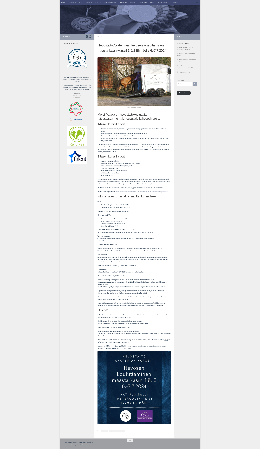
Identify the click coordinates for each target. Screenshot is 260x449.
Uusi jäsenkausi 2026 (185, 72)
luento (122, 431)
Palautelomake (174, 2)
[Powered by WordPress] (71, 445)
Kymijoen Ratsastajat (114, 431)
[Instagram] (90, 36)
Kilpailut (97, 2)
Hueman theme (85, 445)
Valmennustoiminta (109, 2)
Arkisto (152, 2)
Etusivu (63, 2)
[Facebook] (87, 36)
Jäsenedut (77, 93)
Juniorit (88, 2)
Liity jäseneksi (77, 95)
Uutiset (100, 36)
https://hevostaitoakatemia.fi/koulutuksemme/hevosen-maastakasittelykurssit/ (141, 191)
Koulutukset (122, 2)
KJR (100, 55)
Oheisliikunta (142, 2)
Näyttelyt (132, 2)
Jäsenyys (71, 2)
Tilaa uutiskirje (162, 2)
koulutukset (104, 431)
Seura (80, 2)
